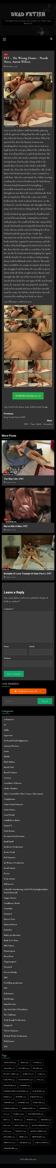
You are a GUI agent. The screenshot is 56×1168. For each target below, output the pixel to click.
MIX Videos (9, 945)
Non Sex (32, 1120)
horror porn (11, 1108)
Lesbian (44, 1108)
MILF (7, 1120)
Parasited (8, 967)
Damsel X (8, 825)
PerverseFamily (10, 972)
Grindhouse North (12, 903)
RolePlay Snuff (35, 407)
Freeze (6, 873)
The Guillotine (10, 1014)
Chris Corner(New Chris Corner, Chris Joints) (23, 794)
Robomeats (9, 993)
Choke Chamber (11, 788)
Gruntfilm (8, 908)
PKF (5, 977)
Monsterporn (9, 951)
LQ (6, 1114)
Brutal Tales (9, 767)
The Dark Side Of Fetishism (15, 1009)
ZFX (5, 1046)
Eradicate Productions (13, 847)
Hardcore (39, 1102)
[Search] (51, 39)
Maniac (21, 407)
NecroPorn (8, 956)
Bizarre (38, 1068)
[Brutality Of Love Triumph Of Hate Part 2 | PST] (28, 552)
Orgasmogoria (10, 961)
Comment (9, 608)
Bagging (24, 1068)
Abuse (24, 1062)
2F (5, 724)
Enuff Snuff (8, 841)
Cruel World (9, 815)
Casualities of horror (13, 783)
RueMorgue (9, 999)
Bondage (28, 1074)
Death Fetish (13, 407)
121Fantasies (9, 719)
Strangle (45, 407)
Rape (27, 407)
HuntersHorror (10, 924)
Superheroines (10, 1004)
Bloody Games (11, 1074)
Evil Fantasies (9, 857)
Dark (41, 1074)
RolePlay (21, 1131)
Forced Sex (36, 1097)
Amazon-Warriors (11, 746)
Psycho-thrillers (40, 1125)
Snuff (23, 1137)
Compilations (9, 799)
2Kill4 (6, 730)
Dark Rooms (9, 831)
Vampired (8, 1025)
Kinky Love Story (11, 940)
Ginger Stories (10, 898)
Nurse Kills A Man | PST (16, 526)
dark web (9, 1080)
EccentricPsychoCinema (14, 836)
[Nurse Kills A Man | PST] (28, 505)
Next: (38, 422)
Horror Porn (9, 919)
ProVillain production (13, 983)
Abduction (10, 1062)
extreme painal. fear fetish (16, 1091)
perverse (46, 1120)
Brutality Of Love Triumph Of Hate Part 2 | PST (28, 573)
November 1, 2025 (11, 66)
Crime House (9, 809)
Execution (10, 1085)
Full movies (9, 884)
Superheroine (11, 1148)
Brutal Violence (10, 772)
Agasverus (8, 735)
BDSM (6, 756)
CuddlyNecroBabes (12, 820)
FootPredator (9, 868)
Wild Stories (9, 1041)
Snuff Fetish (38, 1137)
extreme (25, 1085)
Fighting (21, 1097)
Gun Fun (9, 1102)
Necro (18, 1120)
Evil (40, 1080)
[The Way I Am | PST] (28, 457)
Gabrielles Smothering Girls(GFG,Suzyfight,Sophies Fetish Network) (26, 891)
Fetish (8, 1097)
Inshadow (8, 930)
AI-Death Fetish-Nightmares (16, 740)
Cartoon (7, 778)
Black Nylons (9, 762)
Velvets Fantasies (11, 1030)
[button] (4, 39)
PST (6, 54)
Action (37, 1062)
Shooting (9, 1137)
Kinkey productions (12, 935)
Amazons (9, 1068)
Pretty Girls (21, 1125)
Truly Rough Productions (15, 1020)
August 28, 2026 (10, 482)
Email (31, 646)
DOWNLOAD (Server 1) (28, 395)
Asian (6, 751)
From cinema (9, 878)
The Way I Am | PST (14, 479)
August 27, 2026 (10, 530)
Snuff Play (9, 1142)
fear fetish (39, 1091)
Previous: (14, 415)
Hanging (23, 1102)
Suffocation (42, 1142)
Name (6, 646)
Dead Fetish (28, 13)
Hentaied (8, 914)
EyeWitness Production (14, 863)
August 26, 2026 (10, 577)
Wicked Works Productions (15, 1036)
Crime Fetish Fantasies (13, 804)
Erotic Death (9, 852)
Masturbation (36, 1114)
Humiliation (28, 1108)
